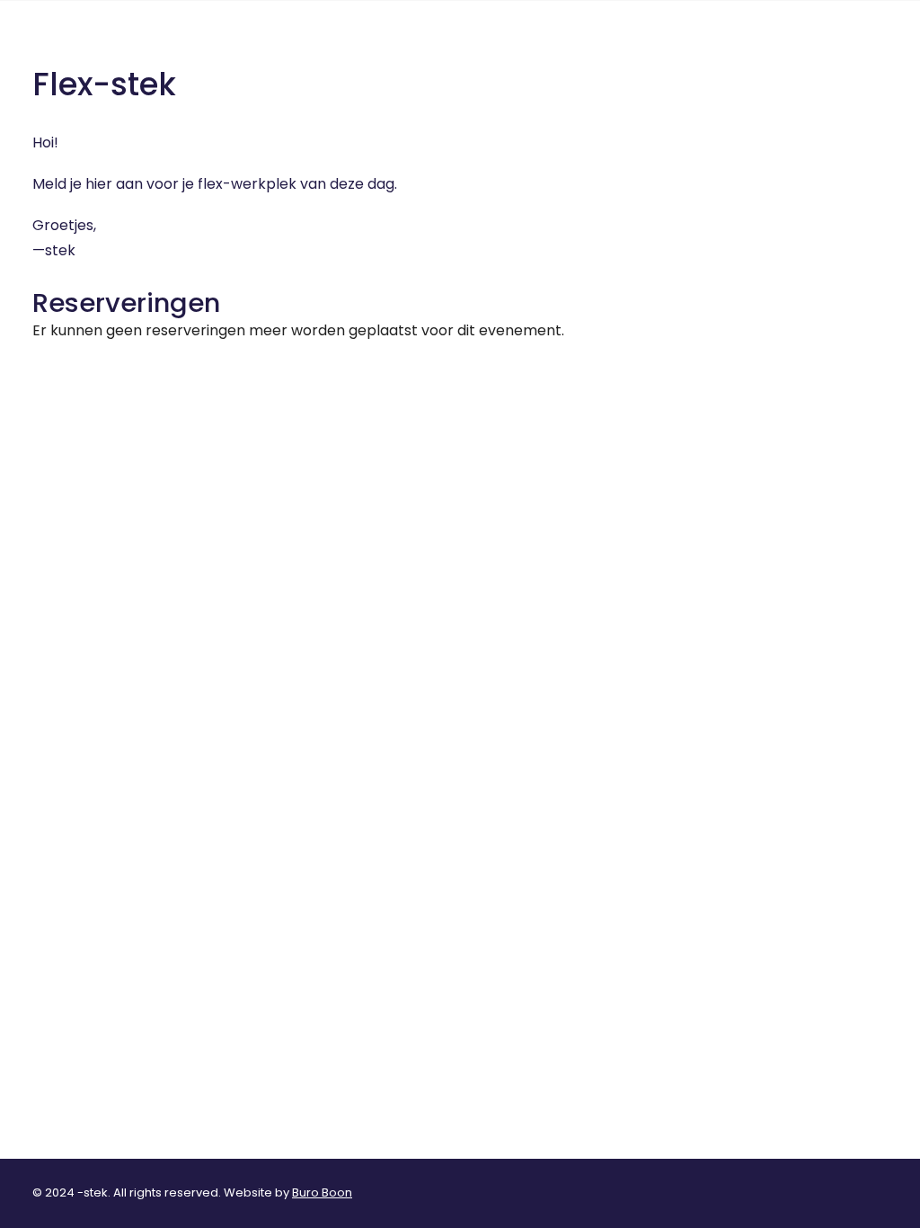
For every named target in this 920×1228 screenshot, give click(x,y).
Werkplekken (686, 43)
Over (592, 43)
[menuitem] (599, 44)
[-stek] (77, 44)
